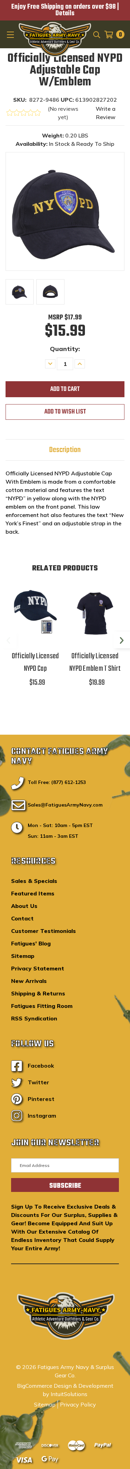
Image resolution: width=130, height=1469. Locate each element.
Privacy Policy (78, 1404)
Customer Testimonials (43, 930)
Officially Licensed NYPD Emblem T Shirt (95, 662)
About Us (24, 905)
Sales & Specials (34, 880)
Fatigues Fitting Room (41, 1005)
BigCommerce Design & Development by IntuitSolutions (65, 1389)
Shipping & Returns (38, 993)
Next (121, 640)
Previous (8, 640)
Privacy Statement (37, 968)
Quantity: (65, 349)
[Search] (96, 34)
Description (65, 450)
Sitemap (22, 955)
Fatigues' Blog (31, 943)
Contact (22, 918)
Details (65, 13)
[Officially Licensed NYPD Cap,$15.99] (35, 612)
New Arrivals (29, 980)
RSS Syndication (34, 1018)
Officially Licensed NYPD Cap (35, 662)
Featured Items (32, 893)
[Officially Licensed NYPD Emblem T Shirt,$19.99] (95, 612)
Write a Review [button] (105, 112)
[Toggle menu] (11, 34)
